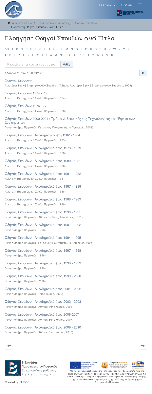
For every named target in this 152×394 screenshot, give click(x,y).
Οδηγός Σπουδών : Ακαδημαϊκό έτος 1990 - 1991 (43, 211)
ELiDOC (24, 382)
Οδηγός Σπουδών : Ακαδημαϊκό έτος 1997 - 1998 (43, 250)
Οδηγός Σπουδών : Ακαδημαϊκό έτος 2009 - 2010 (43, 327)
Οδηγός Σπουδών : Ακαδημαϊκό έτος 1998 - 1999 (43, 262)
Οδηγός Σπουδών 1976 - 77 (26, 105)
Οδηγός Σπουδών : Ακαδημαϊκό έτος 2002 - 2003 (43, 301)
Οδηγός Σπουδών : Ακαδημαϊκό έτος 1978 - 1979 (43, 147)
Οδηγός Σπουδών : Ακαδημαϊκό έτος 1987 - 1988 (43, 186)
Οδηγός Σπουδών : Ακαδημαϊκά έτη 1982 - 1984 (42, 134)
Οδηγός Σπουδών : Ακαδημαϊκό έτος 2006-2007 (42, 314)
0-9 (7, 49)
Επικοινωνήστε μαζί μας (39, 370)
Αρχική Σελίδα (22, 23)
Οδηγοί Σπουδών (86, 23)
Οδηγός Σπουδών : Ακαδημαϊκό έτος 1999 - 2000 (43, 275)
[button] (107, 5)
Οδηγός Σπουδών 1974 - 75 (26, 92)
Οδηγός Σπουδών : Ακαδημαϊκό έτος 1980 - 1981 (43, 160)
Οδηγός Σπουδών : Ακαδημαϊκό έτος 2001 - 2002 (43, 288)
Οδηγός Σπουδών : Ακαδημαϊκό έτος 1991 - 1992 (43, 224)
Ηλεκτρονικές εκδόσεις (53, 23)
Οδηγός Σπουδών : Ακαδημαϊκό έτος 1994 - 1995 (43, 237)
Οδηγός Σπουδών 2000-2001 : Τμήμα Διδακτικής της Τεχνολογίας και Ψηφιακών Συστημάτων (70, 120)
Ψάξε (66, 64)
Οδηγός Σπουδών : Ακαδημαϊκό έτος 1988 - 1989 (43, 199)
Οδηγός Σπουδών (18, 80)
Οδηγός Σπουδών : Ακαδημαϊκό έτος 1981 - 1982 (43, 173)
